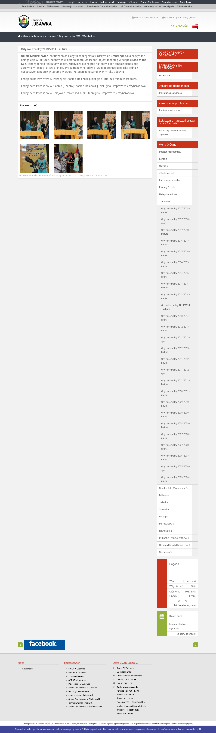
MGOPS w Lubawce (77, 672)
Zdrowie (133, 2)
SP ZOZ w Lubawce (77, 680)
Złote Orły (164, 201)
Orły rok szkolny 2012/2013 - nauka (175, 328)
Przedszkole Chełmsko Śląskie (102, 6)
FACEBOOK (164, 75)
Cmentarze (185, 2)
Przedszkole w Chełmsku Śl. (80, 695)
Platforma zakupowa (169, 110)
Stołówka (164, 509)
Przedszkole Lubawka (33, 6)
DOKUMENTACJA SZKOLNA (173, 538)
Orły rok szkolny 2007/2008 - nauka (175, 436)
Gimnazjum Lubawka (72, 6)
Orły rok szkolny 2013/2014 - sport (175, 318)
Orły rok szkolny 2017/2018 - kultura (175, 232)
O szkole (163, 166)
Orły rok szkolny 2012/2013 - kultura (175, 350)
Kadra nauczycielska (169, 180)
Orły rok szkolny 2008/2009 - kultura (175, 425)
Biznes (93, 2)
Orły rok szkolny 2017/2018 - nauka (175, 210)
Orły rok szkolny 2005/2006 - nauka (175, 479)
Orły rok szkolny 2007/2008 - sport (175, 447)
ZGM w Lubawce (75, 676)
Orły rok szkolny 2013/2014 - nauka (175, 296)
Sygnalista (164, 552)
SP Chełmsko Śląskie (130, 6)
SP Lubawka (53, 6)
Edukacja (121, 2)
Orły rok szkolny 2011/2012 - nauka (175, 361)
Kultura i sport (107, 2)
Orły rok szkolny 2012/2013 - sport (175, 339)
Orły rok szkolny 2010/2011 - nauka (175, 393)
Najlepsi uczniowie (168, 194)
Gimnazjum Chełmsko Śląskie (159, 6)
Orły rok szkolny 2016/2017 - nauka (175, 242)
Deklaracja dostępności (170, 93)
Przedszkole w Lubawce (79, 684)
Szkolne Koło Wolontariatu (172, 488)
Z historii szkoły (167, 173)
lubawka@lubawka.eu (132, 676)
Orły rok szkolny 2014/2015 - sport (175, 275)
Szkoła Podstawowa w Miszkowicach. (85, 706)
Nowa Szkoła (165, 531)
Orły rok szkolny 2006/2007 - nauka (175, 457)
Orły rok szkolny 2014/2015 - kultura (175, 285)
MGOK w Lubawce (76, 669)
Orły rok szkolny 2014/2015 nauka (175, 264)
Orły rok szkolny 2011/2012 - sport (175, 371)
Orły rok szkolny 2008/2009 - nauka (175, 414)
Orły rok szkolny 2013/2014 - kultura (77, 36)
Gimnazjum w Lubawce (78, 691)
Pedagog (163, 516)
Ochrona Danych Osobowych (173, 545)
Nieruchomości (169, 2)
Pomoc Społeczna (150, 2)
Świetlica (163, 502)
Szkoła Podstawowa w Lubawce (39, 36)
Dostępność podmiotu (170, 151)
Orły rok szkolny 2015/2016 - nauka (175, 253)
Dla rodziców (165, 523)
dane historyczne (186, 605)
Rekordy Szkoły (167, 187)
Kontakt (163, 159)
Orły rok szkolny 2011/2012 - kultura (175, 382)
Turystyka (82, 2)
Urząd (71, 2)
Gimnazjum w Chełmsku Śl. (80, 703)
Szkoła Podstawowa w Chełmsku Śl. (84, 699)
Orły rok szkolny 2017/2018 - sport (175, 221)
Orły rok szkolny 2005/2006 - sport (175, 468)
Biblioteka (164, 495)
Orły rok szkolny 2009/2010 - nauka (175, 404)
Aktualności (179, 25)
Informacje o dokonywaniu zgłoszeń (172, 132)
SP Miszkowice (184, 6)
